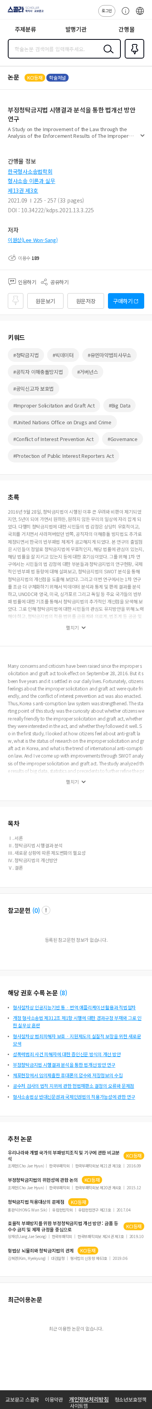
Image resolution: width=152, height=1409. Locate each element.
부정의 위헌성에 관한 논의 (43, 1180)
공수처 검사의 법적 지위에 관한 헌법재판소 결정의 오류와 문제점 (73, 1085)
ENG (140, 14)
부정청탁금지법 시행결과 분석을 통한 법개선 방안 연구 (64, 1064)
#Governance (123, 439)
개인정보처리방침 (89, 1399)
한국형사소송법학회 (30, 171)
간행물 (126, 29)
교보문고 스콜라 (22, 1399)
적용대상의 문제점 (36, 1202)
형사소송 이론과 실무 (31, 181)
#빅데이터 (63, 355)
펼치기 (72, 627)
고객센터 (123, 14)
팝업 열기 (46, 910)
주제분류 (25, 29)
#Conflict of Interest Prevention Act (53, 439)
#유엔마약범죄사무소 (109, 355)
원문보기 (45, 301)
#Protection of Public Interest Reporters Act (63, 455)
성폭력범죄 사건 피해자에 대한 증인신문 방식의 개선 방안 (66, 1054)
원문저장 (86, 301)
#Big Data (119, 405)
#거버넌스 (87, 371)
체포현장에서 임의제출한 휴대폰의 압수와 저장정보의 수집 (68, 1075)
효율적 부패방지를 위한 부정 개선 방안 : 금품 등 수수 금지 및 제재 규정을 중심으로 (63, 1226)
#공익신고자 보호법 (33, 388)
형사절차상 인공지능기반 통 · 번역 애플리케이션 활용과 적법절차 (74, 1007)
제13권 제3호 (23, 190)
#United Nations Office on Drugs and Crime (62, 422)
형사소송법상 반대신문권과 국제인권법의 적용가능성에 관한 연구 (74, 1096)
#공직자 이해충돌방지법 (38, 371)
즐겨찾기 (132, 58)
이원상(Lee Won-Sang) (32, 240)
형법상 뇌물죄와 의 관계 (41, 1250)
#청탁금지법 (26, 355)
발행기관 (76, 29)
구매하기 (123, 301)
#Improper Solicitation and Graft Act (54, 405)
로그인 (107, 10)
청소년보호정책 (131, 1399)
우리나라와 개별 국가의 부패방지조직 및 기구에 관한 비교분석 (64, 1155)
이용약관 (54, 1399)
